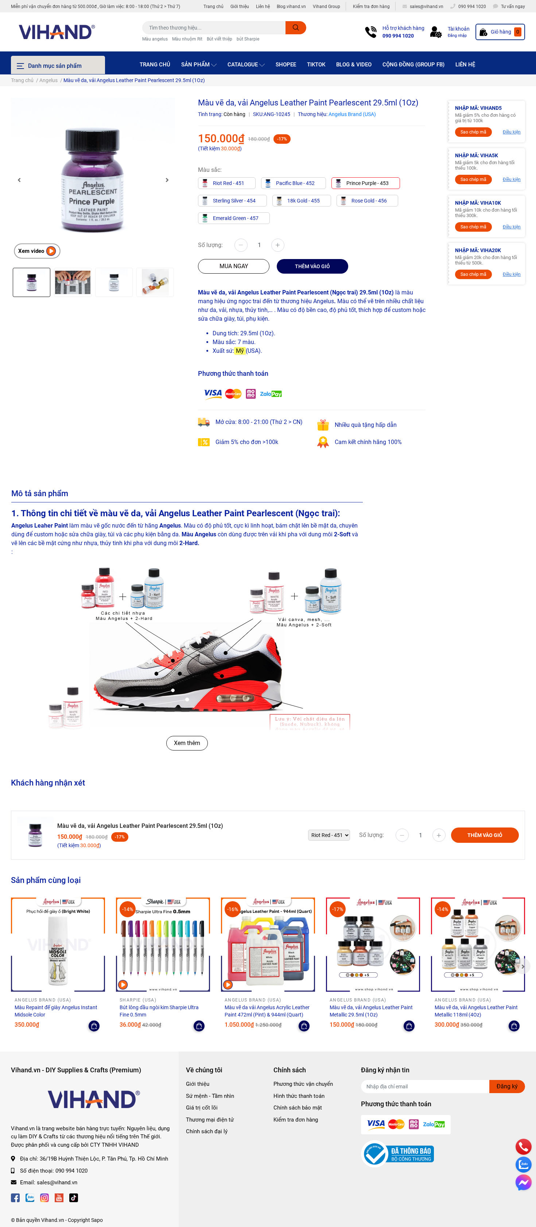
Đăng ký (507, 1086)
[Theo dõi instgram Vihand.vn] (44, 1197)
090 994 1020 (398, 36)
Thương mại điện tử (210, 1119)
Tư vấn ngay (513, 6)
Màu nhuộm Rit (187, 39)
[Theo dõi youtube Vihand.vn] (59, 1197)
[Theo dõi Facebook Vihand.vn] (15, 1197)
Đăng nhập (457, 35)
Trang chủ (213, 6)
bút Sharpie (248, 39)
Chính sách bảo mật (297, 1107)
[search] (296, 27)
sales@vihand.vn (57, 1182)
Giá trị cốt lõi (202, 1107)
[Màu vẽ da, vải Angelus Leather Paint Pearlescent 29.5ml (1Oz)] (93, 180)
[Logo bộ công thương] (397, 1153)
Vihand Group (326, 6)
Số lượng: (210, 245)
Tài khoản (459, 29)
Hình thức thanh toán (299, 1096)
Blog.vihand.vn (291, 6)
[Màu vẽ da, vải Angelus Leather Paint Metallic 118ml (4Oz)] (478, 945)
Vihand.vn (52, 1220)
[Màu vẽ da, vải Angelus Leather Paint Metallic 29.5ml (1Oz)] (373, 945)
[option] (93, 180)
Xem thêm (187, 743)
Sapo (97, 1220)
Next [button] (167, 180)
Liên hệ (263, 6)
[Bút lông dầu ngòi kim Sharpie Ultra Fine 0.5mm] (163, 945)
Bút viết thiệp (219, 39)
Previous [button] (19, 180)
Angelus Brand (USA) (352, 114)
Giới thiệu (239, 6)
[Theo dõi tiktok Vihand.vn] (73, 1197)
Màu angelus (155, 39)
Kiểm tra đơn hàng (371, 6)
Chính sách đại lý (207, 1131)
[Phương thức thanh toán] (243, 393)
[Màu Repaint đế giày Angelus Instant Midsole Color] (58, 945)
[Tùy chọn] (94, 1025)
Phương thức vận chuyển (303, 1084)
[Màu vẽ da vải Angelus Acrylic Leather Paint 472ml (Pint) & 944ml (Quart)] (268, 945)
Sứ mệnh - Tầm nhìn (210, 1096)
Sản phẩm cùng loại (46, 880)
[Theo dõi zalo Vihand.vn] (30, 1197)
